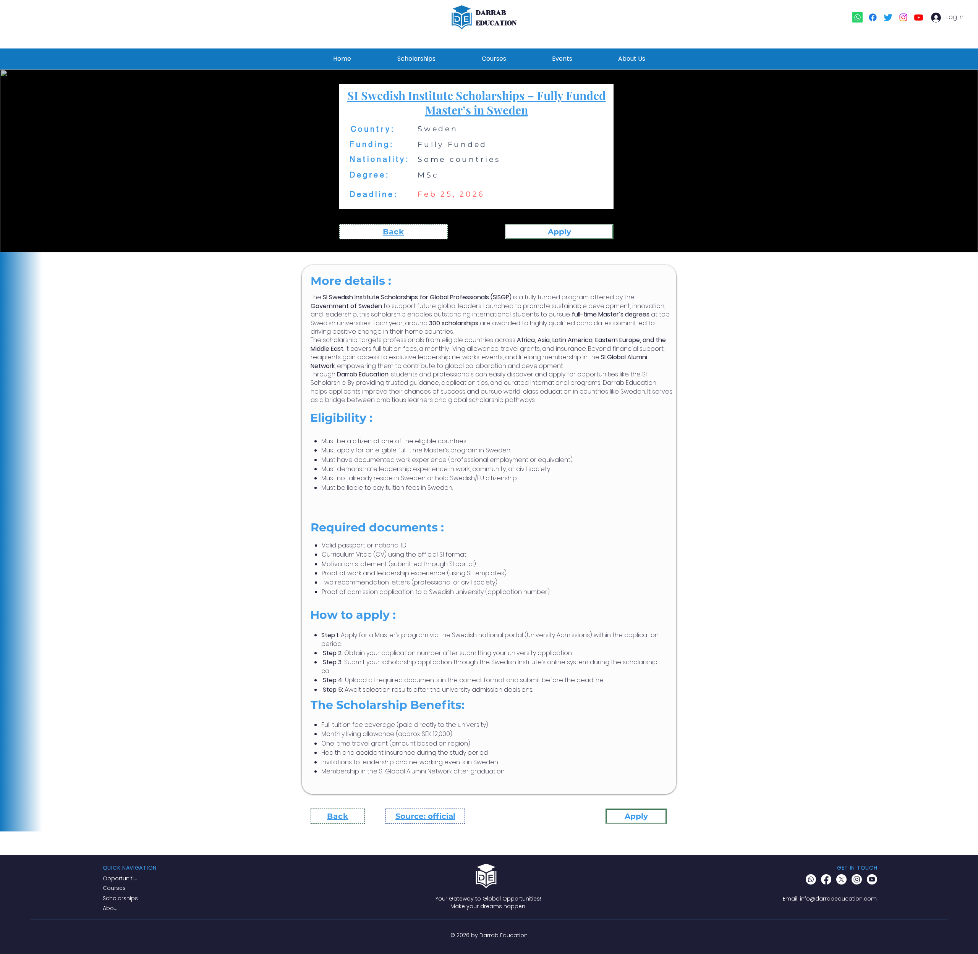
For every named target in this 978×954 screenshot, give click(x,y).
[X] (841, 879)
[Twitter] (888, 17)
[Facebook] (873, 17)
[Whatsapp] (857, 17)
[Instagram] (903, 17)
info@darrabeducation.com (838, 898)
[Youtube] (918, 17)
